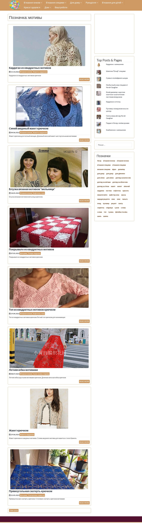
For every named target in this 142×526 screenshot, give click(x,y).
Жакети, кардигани (40, 72)
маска (123, 195)
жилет (119, 186)
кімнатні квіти (102, 195)
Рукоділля (91, 2)
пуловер (106, 203)
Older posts (13, 510)
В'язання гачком (26, 72)
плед (99, 203)
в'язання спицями (103, 165)
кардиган (100, 191)
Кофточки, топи (38, 193)
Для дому (75, 2)
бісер (99, 161)
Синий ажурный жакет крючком (28, 128)
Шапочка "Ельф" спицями (115, 71)
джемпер (121, 169)
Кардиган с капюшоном (114, 64)
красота (125, 191)
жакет (113, 186)
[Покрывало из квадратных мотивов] (49, 227)
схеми (99, 212)
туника (110, 212)
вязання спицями (103, 169)
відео (114, 169)
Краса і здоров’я (32, 7)
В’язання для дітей (111, 2)
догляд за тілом (103, 186)
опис (113, 199)
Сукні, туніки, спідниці (41, 374)
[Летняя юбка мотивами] (49, 348)
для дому (100, 173)
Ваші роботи (61, 7)
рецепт (113, 203)
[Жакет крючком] (49, 408)
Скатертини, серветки (36, 495)
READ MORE (84, 79)
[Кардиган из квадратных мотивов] (49, 46)
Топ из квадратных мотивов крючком (32, 309)
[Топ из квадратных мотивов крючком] (49, 288)
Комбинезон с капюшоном (116, 130)
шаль (99, 216)
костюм (108, 191)
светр (120, 203)
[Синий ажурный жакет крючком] (49, 106)
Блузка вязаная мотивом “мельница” (32, 189)
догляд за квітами (103, 182)
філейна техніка (121, 212)
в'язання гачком (109, 161)
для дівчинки (120, 173)
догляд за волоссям (123, 178)
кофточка (117, 191)
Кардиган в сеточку (113, 102)
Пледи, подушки (34, 253)
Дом (47, 7)
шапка (105, 216)
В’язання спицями (55, 2)
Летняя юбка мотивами (23, 369)
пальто (124, 199)
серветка (100, 208)
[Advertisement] (114, 35)
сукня (117, 208)
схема (123, 208)
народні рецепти (103, 199)
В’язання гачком (32, 2)
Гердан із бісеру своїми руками (117, 123)
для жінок (110, 178)
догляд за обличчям (119, 182)
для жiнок (101, 178)
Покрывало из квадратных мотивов (31, 249)
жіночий (127, 186)
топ (105, 212)
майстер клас (114, 195)
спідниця (109, 208)
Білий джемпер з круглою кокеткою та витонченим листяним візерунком (115, 94)
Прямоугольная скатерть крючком (30, 491)
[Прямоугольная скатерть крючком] (49, 469)
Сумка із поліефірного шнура (117, 78)
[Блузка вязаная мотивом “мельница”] (49, 167)
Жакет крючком (18, 430)
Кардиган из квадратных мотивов (30, 67)
